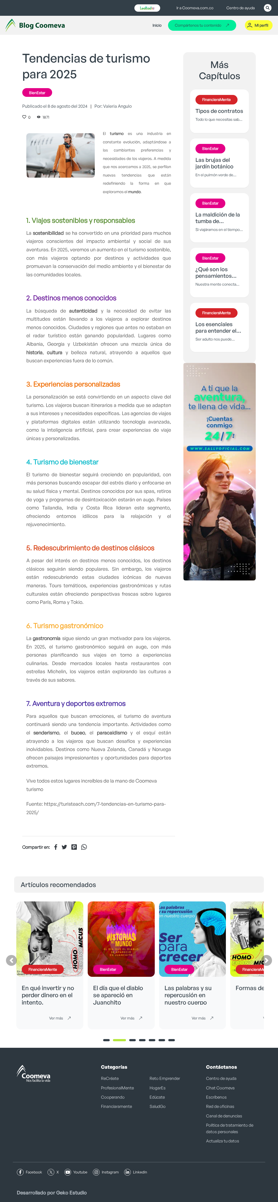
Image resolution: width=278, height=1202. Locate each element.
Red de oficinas (220, 1106)
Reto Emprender (165, 1078)
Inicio (157, 25)
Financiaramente (116, 1106)
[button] (188, 471)
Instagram (110, 1172)
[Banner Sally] (219, 471)
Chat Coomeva (220, 1087)
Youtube (80, 1172)
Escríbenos (216, 1097)
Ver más (56, 1018)
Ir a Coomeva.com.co (194, 7)
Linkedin (140, 1172)
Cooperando (113, 1097)
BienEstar (37, 92)
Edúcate (157, 1097)
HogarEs (158, 1087)
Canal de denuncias (224, 1115)
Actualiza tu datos (222, 1141)
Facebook (34, 1172)
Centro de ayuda (240, 7)
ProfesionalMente (117, 1087)
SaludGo (158, 1106)
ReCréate (110, 1078)
